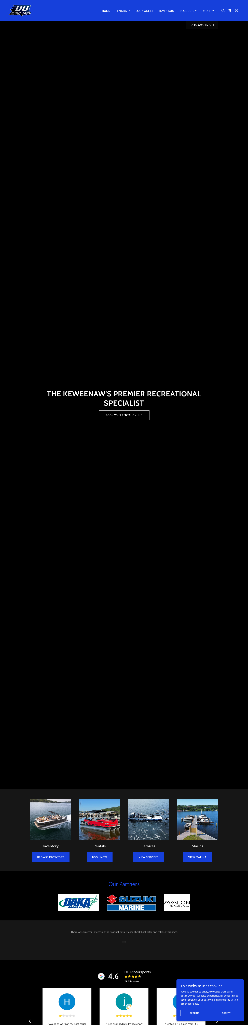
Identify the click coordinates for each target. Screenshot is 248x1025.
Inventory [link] (166, 10)
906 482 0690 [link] (202, 25)
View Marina (197, 857)
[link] (20, 10)
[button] (123, 11)
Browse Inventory (50, 857)
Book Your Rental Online (124, 415)
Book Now (99, 857)
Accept (226, 1013)
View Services (148, 857)
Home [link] (106, 10)
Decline (194, 1013)
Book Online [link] (144, 10)
